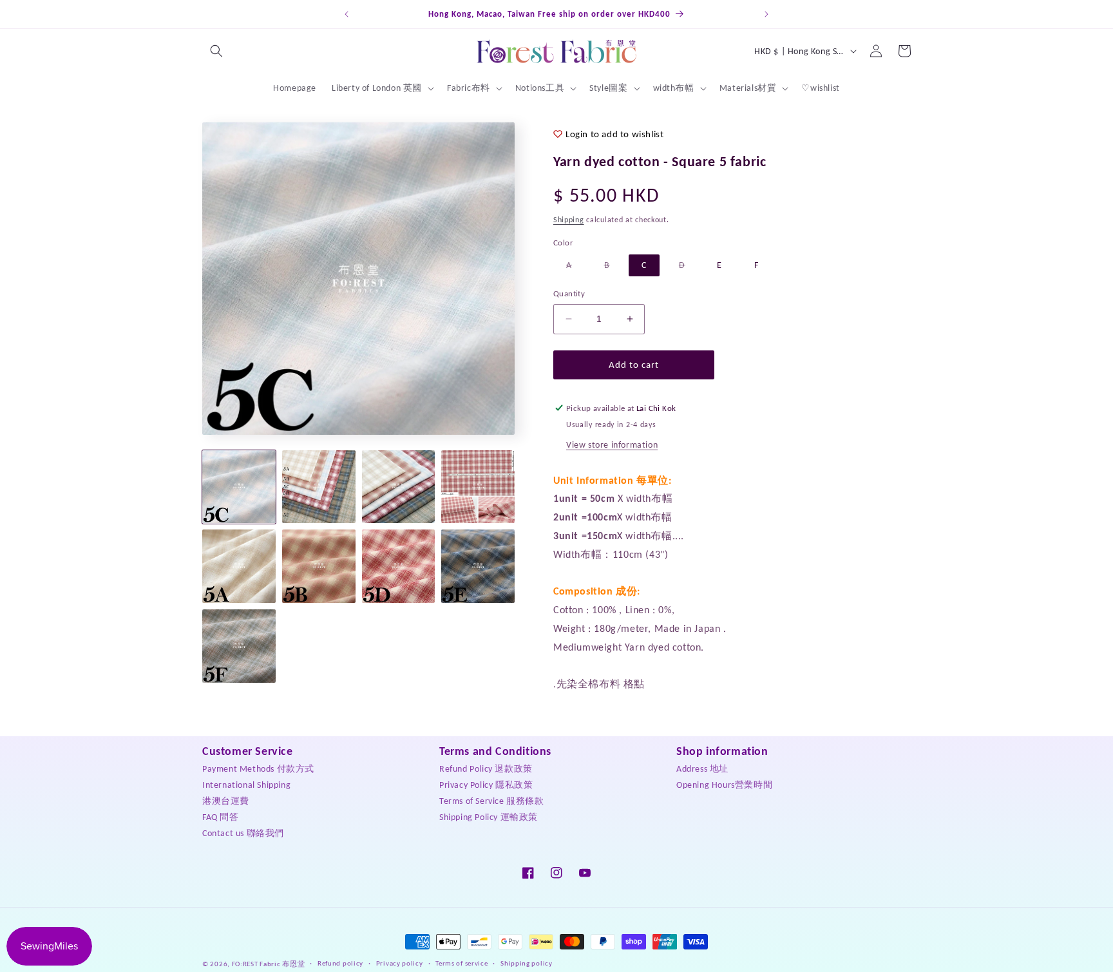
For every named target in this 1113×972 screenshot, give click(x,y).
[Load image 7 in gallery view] (398, 566)
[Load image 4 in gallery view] (478, 487)
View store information (612, 444)
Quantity (569, 293)
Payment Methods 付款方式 (258, 768)
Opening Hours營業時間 (724, 784)
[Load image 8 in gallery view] (478, 566)
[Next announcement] (766, 14)
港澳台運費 (225, 800)
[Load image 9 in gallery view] (239, 646)
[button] (216, 51)
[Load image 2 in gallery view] (319, 487)
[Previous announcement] (346, 14)
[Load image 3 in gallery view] (398, 487)
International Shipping (246, 784)
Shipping (568, 219)
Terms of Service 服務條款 (491, 800)
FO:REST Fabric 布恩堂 (268, 964)
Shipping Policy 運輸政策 (488, 816)
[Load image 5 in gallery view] (239, 566)
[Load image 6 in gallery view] (319, 566)
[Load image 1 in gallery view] (239, 487)
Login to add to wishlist (614, 134)
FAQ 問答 (220, 816)
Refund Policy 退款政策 (486, 768)
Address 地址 (702, 768)
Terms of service (461, 963)
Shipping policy (526, 963)
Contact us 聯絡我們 (243, 832)
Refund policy (340, 963)
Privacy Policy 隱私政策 (486, 784)
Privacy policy (399, 963)
